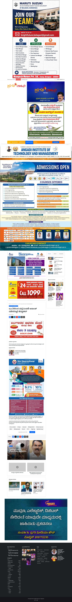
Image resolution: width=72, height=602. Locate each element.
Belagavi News (10, 560)
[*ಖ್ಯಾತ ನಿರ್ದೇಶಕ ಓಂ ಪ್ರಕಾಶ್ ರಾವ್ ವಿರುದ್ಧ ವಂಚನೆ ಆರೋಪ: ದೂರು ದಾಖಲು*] (24, 559)
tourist (23, 429)
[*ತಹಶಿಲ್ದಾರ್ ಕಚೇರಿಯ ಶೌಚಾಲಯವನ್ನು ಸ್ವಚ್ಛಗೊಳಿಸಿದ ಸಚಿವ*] (51, 295)
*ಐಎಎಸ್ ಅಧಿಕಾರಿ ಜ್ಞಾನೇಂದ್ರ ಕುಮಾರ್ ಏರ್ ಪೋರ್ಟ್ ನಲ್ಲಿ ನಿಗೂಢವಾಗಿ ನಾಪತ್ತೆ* (26, 493)
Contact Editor (56, 142)
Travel (10, 592)
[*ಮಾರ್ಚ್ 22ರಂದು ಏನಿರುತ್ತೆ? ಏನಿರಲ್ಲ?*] (50, 265)
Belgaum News (15, 142)
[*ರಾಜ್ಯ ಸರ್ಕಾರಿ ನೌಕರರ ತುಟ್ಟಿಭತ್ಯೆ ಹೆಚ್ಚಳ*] (50, 262)
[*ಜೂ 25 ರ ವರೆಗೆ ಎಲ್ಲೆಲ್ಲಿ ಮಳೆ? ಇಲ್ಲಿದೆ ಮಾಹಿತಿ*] (50, 273)
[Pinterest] (17, 317)
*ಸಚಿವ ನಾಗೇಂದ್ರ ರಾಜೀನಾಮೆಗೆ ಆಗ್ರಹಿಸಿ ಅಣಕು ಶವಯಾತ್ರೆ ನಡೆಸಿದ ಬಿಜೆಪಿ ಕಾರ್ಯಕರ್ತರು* (51, 288)
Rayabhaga (45, 558)
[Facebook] (10, 317)
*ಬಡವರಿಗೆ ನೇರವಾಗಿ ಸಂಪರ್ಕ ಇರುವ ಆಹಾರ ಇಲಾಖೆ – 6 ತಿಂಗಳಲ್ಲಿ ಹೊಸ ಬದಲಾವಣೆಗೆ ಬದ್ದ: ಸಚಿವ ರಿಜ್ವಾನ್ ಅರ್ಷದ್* (38, 491)
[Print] (24, 317)
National (9, 577)
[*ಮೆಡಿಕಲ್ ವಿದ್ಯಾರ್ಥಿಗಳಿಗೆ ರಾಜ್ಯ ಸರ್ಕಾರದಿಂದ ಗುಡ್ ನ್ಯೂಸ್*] (50, 269)
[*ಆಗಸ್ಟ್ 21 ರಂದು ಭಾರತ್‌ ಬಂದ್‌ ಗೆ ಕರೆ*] (50, 258)
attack (38, 551)
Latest (9, 142)
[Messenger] (19, 317)
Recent (55, 253)
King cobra (38, 556)
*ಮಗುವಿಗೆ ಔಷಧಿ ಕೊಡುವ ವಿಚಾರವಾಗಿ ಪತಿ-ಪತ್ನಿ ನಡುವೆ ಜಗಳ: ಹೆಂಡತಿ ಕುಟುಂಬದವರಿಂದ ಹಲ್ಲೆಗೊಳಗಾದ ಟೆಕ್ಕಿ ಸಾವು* (59, 303)
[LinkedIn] (15, 317)
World (9, 588)
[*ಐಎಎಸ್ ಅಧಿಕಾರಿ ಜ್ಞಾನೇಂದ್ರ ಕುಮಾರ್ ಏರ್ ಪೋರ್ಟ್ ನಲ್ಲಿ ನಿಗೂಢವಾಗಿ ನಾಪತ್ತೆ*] (26, 487)
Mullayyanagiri (17, 429)
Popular (49, 253)
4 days (19, 426)
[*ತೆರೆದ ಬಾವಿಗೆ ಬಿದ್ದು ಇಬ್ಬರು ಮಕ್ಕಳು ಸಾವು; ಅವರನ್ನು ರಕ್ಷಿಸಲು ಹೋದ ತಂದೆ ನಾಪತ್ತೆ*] (14, 485)
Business (9, 563)
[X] (12, 317)
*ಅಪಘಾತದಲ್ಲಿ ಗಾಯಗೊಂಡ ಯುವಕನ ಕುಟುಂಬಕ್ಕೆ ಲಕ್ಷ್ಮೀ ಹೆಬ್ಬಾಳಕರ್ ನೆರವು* (59, 288)
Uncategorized (10, 586)
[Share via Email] (22, 317)
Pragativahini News (40, 558)
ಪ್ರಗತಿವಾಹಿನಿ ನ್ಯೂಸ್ (40, 429)
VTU (28, 429)
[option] (26, 450)
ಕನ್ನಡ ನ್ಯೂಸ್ (38, 561)
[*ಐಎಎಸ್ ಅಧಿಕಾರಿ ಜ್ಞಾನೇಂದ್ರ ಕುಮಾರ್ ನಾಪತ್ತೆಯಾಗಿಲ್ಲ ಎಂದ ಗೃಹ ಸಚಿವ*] (33, 550)
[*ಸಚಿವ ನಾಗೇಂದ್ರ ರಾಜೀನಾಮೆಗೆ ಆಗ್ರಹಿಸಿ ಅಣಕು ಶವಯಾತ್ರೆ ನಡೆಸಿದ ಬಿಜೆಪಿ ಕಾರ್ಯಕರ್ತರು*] (51, 284)
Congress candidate (40, 553)
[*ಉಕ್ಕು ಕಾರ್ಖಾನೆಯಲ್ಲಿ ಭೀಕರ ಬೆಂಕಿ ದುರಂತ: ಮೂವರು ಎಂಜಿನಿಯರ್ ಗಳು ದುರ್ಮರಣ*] (33, 559)
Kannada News (22, 142)
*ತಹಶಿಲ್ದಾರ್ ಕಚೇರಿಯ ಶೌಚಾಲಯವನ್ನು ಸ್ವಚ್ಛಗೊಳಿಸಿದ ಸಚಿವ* (51, 298)
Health (10, 568)
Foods (10, 589)
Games (10, 591)
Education (10, 574)
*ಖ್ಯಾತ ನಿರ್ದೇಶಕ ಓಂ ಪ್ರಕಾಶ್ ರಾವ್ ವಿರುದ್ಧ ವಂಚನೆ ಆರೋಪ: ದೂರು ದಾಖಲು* (18, 450)
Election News (11, 580)
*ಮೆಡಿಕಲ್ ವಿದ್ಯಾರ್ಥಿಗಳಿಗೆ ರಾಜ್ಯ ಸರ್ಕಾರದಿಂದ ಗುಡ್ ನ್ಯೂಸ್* (58, 269)
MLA (11, 429)
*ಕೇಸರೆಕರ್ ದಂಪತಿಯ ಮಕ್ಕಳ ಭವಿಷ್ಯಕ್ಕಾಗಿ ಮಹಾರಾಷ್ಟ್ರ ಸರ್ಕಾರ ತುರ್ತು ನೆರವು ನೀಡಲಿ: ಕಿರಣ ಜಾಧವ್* (20, 352)
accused (24, 426)
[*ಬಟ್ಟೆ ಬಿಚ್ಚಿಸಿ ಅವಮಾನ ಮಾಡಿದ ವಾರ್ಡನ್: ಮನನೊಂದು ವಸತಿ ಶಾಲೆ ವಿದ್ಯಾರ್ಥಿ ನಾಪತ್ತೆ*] (29, 561)
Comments (61, 253)
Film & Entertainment (13, 446)
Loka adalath (43, 556)
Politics (35, 142)
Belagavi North (31, 426)
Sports (9, 583)
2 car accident (13, 426)
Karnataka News (29, 142)
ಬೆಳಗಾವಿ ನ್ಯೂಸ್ (39, 563)
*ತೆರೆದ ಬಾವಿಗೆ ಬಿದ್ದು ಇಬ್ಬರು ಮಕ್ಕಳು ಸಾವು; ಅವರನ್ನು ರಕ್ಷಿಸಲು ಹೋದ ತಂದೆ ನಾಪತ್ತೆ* (14, 489)
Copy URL (32, 432)
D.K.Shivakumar (46, 553)
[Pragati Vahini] (16, 85)
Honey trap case (40, 426)
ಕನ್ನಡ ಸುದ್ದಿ (33, 429)
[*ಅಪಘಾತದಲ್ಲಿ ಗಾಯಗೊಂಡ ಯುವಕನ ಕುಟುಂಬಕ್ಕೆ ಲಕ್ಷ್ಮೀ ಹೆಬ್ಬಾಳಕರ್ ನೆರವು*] (59, 284)
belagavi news (42, 551)
